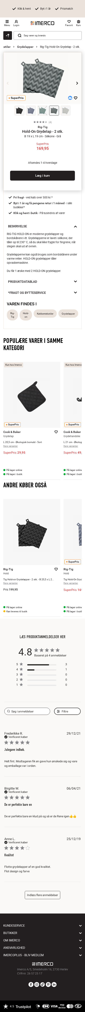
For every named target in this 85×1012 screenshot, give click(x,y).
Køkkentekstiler (45, 313)
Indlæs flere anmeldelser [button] (42, 895)
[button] (42, 127)
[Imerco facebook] (30, 984)
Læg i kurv (42, 175)
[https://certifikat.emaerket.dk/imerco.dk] (78, 1006)
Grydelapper (25, 46)
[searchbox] (27, 711)
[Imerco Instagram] (36, 984)
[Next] (77, 83)
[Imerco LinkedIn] (54, 984)
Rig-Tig (12, 315)
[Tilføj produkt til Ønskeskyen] (70, 98)
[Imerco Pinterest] (48, 984)
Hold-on (26, 315)
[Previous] (8, 83)
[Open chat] (7, 35)
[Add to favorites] (75, 98)
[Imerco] (42, 23)
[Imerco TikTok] (42, 984)
